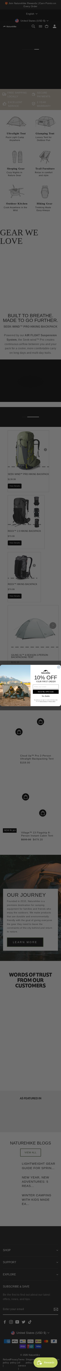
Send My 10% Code (46, 692)
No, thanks (46, 696)
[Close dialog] (58, 667)
